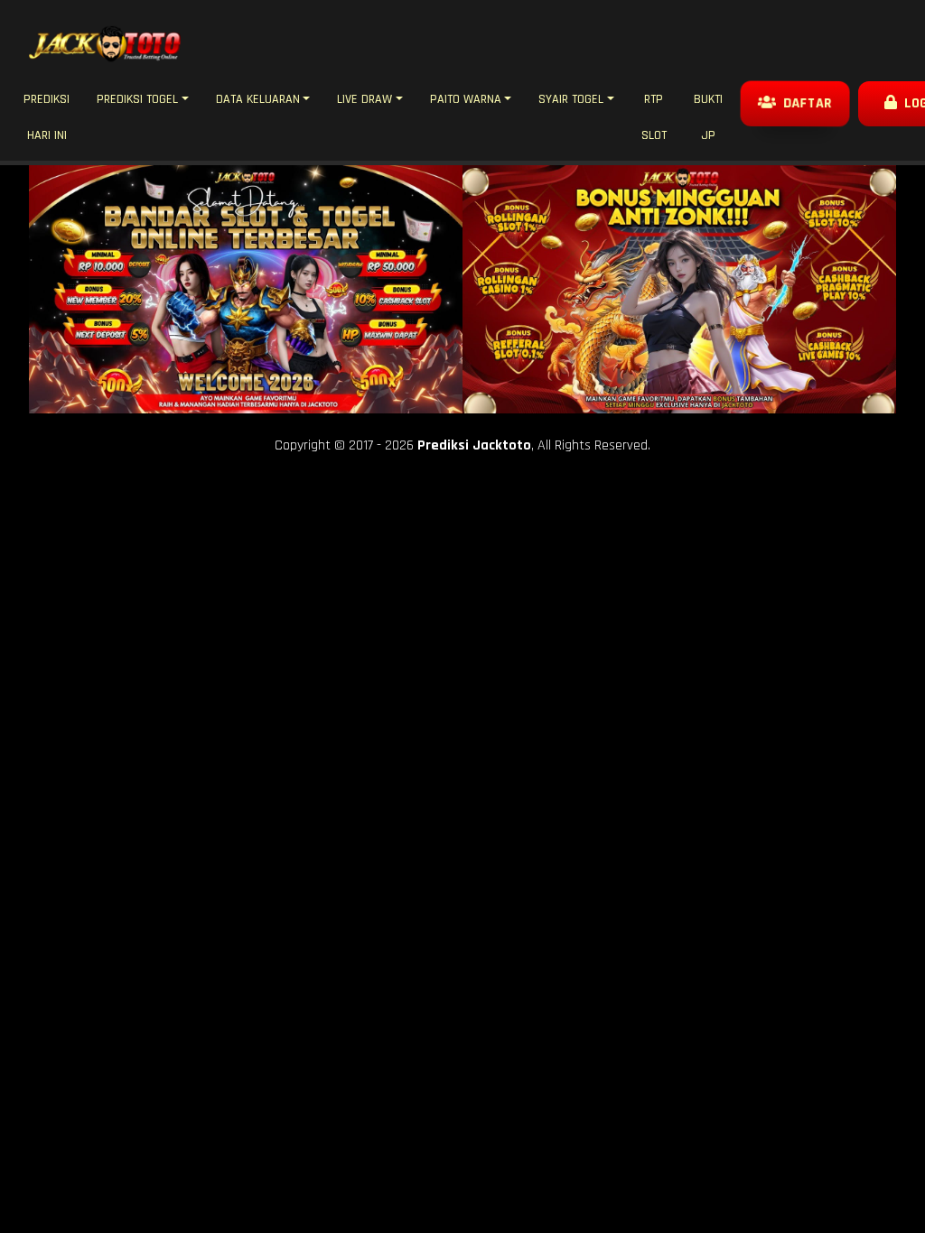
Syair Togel (570, 99)
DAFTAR (805, 103)
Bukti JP (708, 117)
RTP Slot (654, 117)
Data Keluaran (258, 99)
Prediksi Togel (137, 99)
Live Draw (364, 99)
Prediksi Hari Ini (46, 117)
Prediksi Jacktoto (474, 445)
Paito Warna (465, 99)
